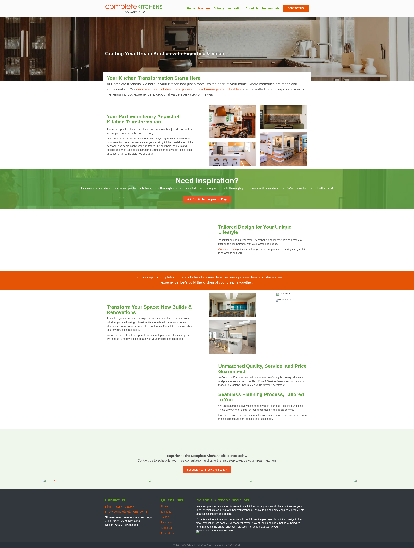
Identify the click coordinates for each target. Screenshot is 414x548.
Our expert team (227, 249)
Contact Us (167, 533)
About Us (166, 527)
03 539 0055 (125, 507)
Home (164, 506)
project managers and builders (218, 89)
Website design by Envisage (224, 545)
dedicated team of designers (158, 89)
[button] (108, 531)
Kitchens (166, 511)
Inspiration (167, 522)
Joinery (165, 517)
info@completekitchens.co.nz (126, 511)
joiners (187, 89)
